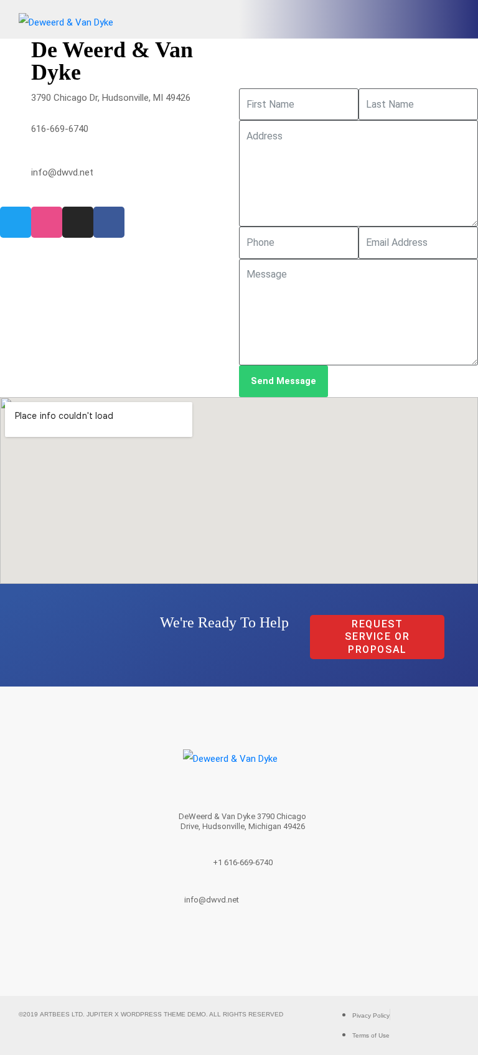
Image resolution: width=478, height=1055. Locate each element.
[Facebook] (108, 222)
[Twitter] (15, 222)
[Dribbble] (46, 222)
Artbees (56, 1014)
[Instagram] (77, 222)
